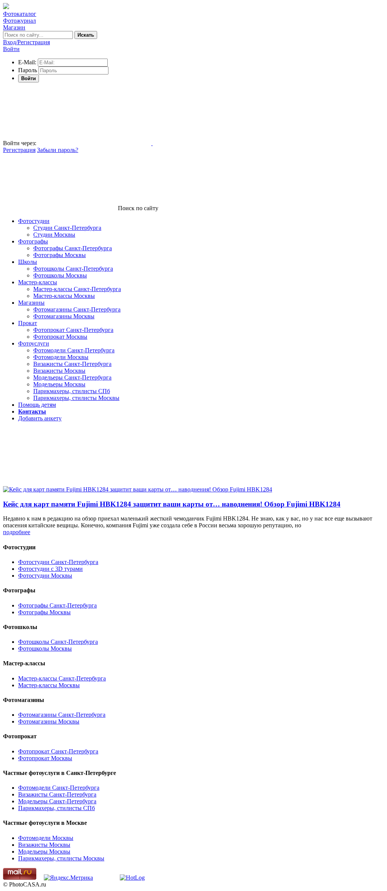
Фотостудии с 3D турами (50, 569)
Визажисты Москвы (59, 370)
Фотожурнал (19, 20)
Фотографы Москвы (59, 255)
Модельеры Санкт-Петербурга (72, 377)
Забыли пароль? (57, 150)
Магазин (14, 27)
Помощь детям (37, 404)
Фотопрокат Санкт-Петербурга (73, 330)
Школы (27, 262)
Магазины (31, 302)
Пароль (27, 70)
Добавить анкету (40, 418)
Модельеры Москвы (59, 384)
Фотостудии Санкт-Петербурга (58, 562)
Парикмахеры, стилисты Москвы (76, 398)
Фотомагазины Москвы (63, 316)
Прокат (27, 323)
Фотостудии (34, 221)
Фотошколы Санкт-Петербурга (73, 268)
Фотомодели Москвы (60, 357)
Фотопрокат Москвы (60, 336)
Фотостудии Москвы (45, 575)
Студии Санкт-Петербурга (67, 228)
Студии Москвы (54, 234)
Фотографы (33, 241)
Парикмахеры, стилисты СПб (71, 391)
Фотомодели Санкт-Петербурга (74, 350)
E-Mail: (27, 62)
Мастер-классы (37, 282)
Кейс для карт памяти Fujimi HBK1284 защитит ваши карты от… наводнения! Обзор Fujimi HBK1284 (172, 504)
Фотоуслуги (33, 343)
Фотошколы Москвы (60, 275)
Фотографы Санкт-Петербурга (72, 248)
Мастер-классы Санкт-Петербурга (77, 289)
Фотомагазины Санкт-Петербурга (77, 309)
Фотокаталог (19, 14)
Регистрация (19, 150)
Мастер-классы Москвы (64, 296)
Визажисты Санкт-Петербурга (72, 364)
